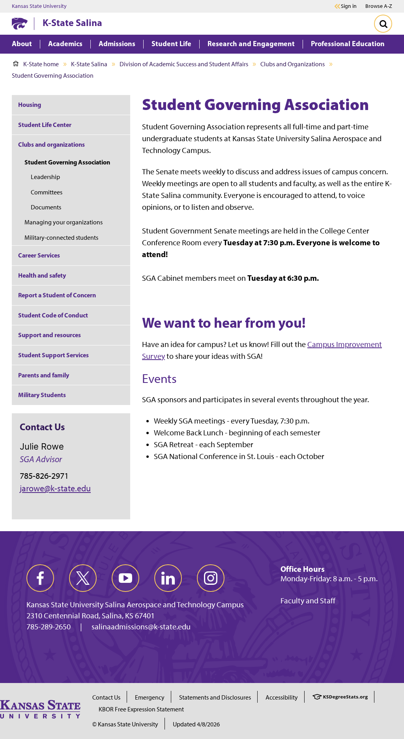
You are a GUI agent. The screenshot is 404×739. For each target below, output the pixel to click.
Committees (46, 192)
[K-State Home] (20, 23)
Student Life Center (44, 125)
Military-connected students (61, 237)
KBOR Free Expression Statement (141, 709)
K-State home (41, 64)
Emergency (150, 697)
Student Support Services (53, 355)
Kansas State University (39, 6)
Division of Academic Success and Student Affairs (184, 64)
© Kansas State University (125, 724)
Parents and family (43, 375)
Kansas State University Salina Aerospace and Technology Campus (135, 604)
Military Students (42, 395)
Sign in (349, 6)
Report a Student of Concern (57, 295)
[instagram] (210, 578)
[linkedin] (168, 578)
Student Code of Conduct (53, 315)
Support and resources (49, 335)
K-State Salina (72, 22)
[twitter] (83, 578)
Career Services (39, 255)
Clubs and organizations (51, 144)
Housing (29, 104)
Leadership (45, 177)
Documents (46, 207)
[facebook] (40, 578)
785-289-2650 (48, 626)
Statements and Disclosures (215, 697)
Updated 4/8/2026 (196, 724)
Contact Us (106, 697)
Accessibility (282, 697)
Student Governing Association (67, 162)
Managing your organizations (63, 222)
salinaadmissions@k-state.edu (141, 626)
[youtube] (125, 578)
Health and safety (42, 275)
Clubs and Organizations (292, 64)
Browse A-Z (378, 6)
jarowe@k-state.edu (55, 488)
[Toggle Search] (383, 24)
